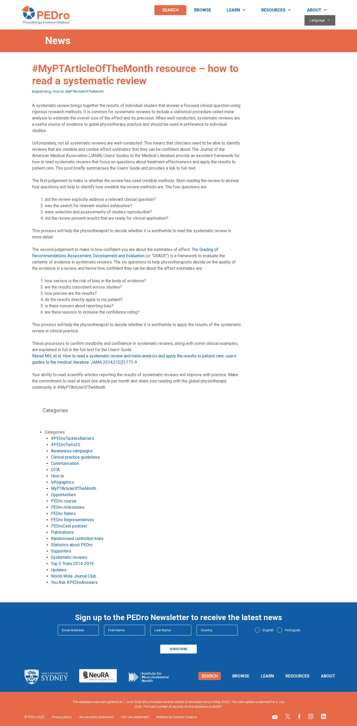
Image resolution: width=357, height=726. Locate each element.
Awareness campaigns (72, 450)
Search (170, 10)
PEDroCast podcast (69, 526)
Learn (233, 10)
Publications (62, 532)
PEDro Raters (63, 513)
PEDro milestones (67, 507)
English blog (41, 91)
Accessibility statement (96, 717)
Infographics (62, 482)
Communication (65, 463)
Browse (202, 10)
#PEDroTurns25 (65, 444)
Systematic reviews (69, 557)
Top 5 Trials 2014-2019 (72, 563)
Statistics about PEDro (72, 544)
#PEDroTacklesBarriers (72, 438)
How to (58, 91)
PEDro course (63, 501)
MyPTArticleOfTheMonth (84, 91)
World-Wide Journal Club (73, 576)
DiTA (55, 469)
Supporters (61, 551)
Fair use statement (135, 717)
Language (317, 20)
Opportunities (63, 494)
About (314, 10)
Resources (273, 10)
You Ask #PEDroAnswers (74, 582)
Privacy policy (62, 717)
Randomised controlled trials (77, 538)
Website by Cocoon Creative (176, 717)
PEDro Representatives (72, 519)
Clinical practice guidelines (75, 457)
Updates (58, 569)
